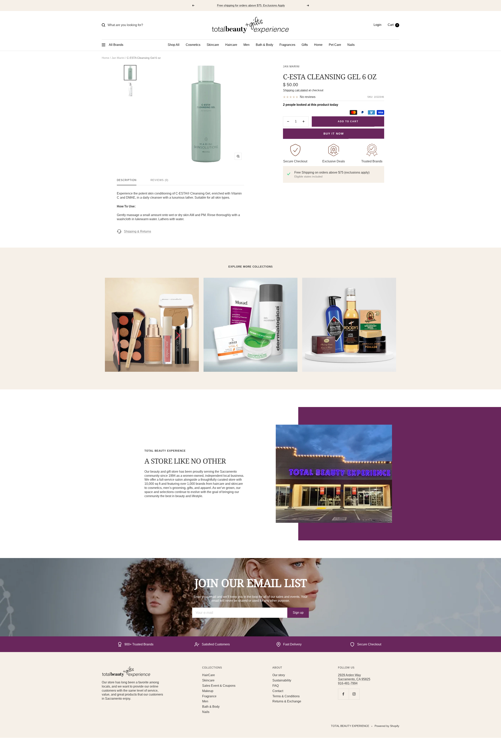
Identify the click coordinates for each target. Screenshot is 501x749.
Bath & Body (264, 44)
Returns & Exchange (286, 701)
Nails (351, 44)
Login (377, 24)
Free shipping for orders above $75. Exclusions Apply (251, 5)
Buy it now (333, 133)
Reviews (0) (159, 180)
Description (126, 180)
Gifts (305, 44)
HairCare (208, 675)
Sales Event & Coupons (218, 685)
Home (318, 44)
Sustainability (281, 680)
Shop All (173, 44)
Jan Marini (118, 57)
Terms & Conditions (286, 696)
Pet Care (335, 44)
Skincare (213, 44)
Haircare (231, 44)
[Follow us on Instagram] (354, 694)
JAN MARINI (291, 66)
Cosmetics (193, 44)
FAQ (275, 685)
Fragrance (209, 696)
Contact (277, 691)
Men (246, 44)
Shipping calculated (295, 90)
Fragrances (287, 44)
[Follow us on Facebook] (343, 694)
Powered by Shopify (387, 725)
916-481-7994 (348, 683)
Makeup (207, 691)
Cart (393, 24)
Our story (278, 675)
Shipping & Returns (137, 231)
